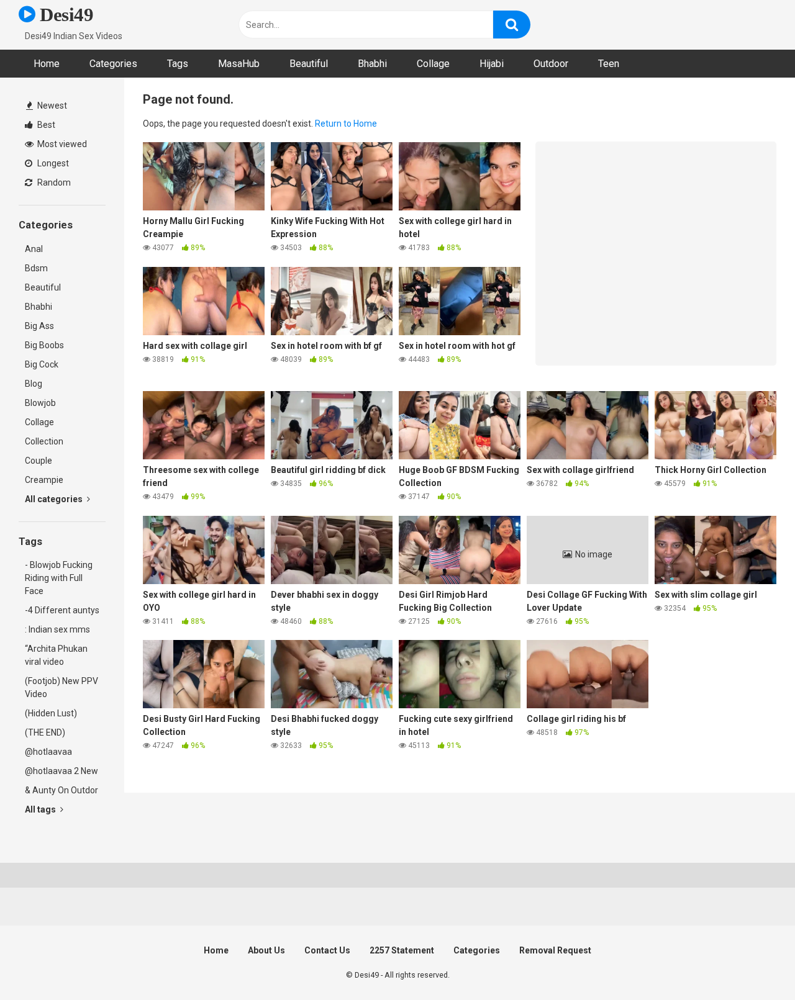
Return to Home (346, 123)
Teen (608, 64)
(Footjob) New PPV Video (61, 687)
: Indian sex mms (57, 629)
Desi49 (64, 14)
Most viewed (61, 144)
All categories (54, 499)
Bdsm (36, 268)
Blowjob (40, 403)
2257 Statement (402, 950)
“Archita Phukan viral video (56, 655)
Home (47, 64)
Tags (177, 64)
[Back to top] (753, 962)
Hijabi (491, 64)
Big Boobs (44, 345)
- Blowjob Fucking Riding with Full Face (59, 578)
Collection (44, 441)
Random (53, 182)
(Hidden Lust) (51, 713)
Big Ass (39, 326)
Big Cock (41, 364)
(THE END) (45, 732)
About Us (266, 950)
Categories (113, 64)
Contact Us (327, 950)
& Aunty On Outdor (61, 790)
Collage (433, 64)
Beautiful (308, 64)
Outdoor (551, 64)
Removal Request (555, 950)
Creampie (44, 480)
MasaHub (239, 64)
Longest (52, 163)
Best (45, 125)
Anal (34, 249)
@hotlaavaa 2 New (61, 771)
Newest (51, 105)
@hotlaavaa (48, 752)
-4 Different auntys (62, 610)
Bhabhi (372, 64)
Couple (38, 461)
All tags (41, 809)
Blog (33, 384)
